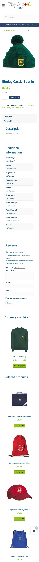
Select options (19, 365)
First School (11, 30)
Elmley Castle (29, 105)
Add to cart (15, 97)
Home (4, 30)
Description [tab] (8, 116)
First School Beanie (17, 107)
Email (8, 290)
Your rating (10, 267)
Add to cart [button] (19, 425)
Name (8, 282)
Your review (10, 270)
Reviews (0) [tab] (8, 121)
